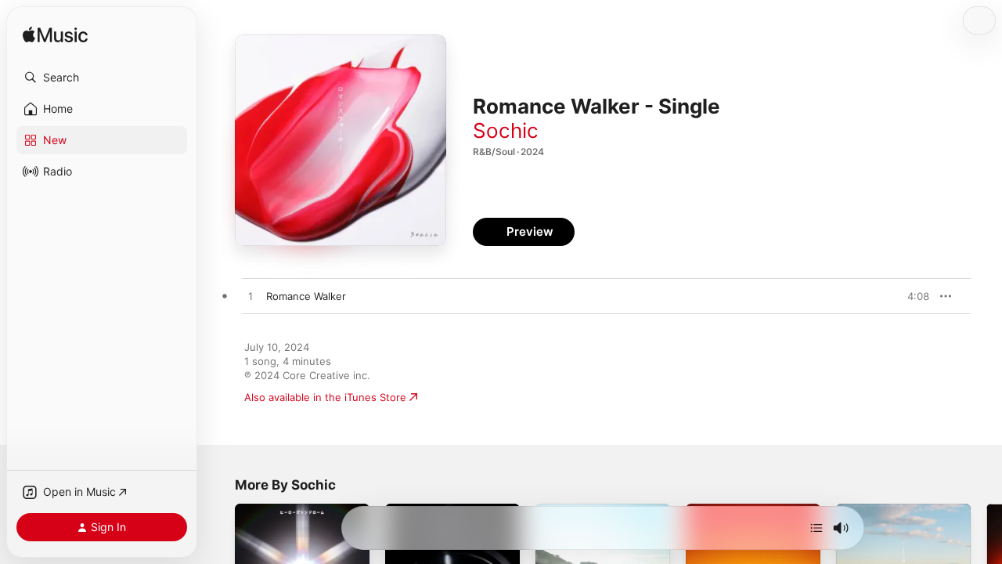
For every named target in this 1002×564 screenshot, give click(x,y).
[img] (55, 36)
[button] (101, 77)
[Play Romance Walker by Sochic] (250, 297)
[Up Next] (816, 528)
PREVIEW (912, 296)
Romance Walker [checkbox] (306, 296)
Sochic (506, 130)
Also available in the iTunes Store (325, 397)
